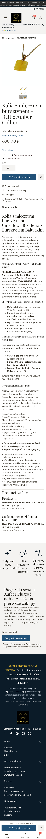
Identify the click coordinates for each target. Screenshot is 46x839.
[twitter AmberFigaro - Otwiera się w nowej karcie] (29, 733)
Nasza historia (10, 751)
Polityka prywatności (14, 791)
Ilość (4, 163)
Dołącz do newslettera (16, 638)
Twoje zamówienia (12, 807)
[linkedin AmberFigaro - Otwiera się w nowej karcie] (5, 733)
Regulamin (9, 787)
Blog (6, 754)
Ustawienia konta (12, 811)
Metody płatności (12, 767)
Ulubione (8, 814)
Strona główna (8, 38)
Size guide (6, 150)
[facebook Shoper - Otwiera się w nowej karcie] (11, 733)
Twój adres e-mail (9, 632)
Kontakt (8, 747)
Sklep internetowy (20, 823)
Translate (11, 30)
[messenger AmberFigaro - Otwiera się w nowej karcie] (17, 733)
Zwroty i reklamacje (13, 774)
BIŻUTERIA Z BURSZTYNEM (27, 38)
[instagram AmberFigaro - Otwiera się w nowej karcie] (23, 733)
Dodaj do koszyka (21, 177)
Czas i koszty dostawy (14, 771)
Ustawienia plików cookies (16, 794)
